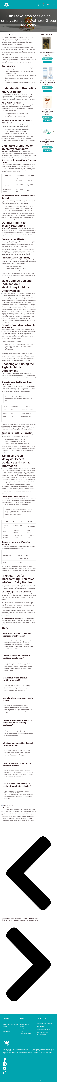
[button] (54, 4)
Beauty (4, 1028)
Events (21, 1031)
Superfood (5, 1022)
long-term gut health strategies (11, 618)
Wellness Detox (23, 1022)
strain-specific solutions (28, 446)
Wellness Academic (24, 1024)
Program (5, 1026)
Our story (22, 1026)
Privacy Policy (44, 1080)
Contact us (22, 1035)
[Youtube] (5, 1068)
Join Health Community (25, 1033)
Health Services (6, 1031)
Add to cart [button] (47, 58)
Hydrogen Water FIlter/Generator (10, 1024)
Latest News (23, 1028)
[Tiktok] (5, 1072)
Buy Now (47, 62)
